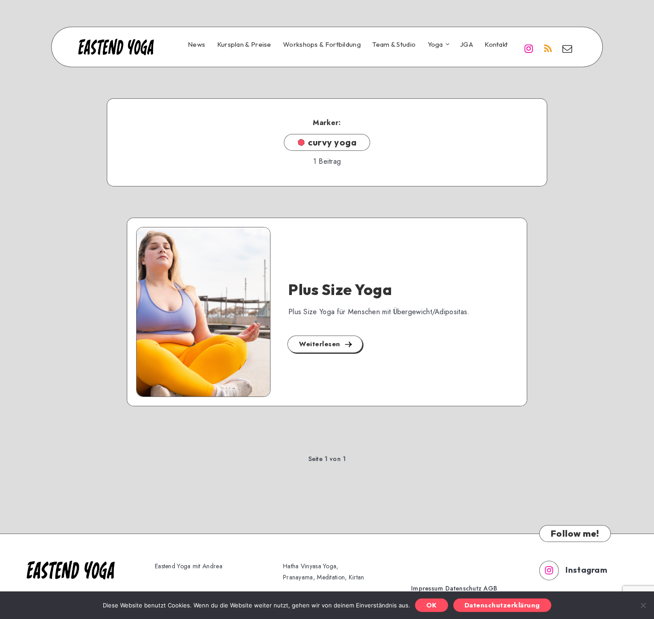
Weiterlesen (321, 344)
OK (431, 605)
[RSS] (548, 48)
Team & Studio (394, 44)
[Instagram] (528, 48)
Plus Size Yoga (340, 289)
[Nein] (642, 605)
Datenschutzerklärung (502, 605)
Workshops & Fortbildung (322, 44)
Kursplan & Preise (244, 44)
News (196, 44)
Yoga (435, 44)
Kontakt (496, 44)
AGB (490, 588)
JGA (466, 44)
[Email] (567, 48)
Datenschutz (463, 588)
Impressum (427, 588)
